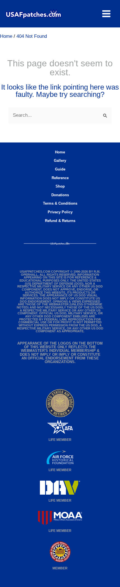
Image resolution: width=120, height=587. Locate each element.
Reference (60, 178)
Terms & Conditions (60, 203)
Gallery (60, 160)
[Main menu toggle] (106, 14)
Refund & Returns (60, 221)
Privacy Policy (60, 212)
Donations (60, 195)
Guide (60, 169)
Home (60, 152)
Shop (60, 186)
